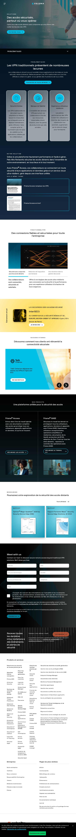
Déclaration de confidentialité (16, 829)
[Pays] (22, 587)
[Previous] (59, 385)
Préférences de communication (49, 783)
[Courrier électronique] (22, 573)
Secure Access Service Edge (22, 707)
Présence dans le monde (14, 787)
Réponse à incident (47, 711)
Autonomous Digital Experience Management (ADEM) (22, 725)
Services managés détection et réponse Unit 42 (33, 740)
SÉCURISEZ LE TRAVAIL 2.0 (53, 451)
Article (41, 767)
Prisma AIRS (10, 679)
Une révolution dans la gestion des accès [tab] (55, 273)
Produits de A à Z (44, 787)
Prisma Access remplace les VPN (36, 186)
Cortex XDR (33, 723)
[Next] (66, 385)
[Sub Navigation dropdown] (38, 51)
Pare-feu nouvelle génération (21, 672)
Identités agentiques (47, 685)
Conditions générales (13, 611)
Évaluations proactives (48, 708)
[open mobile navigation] (4, 4)
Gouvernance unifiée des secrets (51, 691)
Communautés (44, 770)
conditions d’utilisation (50, 604)
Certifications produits (46, 790)
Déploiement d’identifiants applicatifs (53, 695)
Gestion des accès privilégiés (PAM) (52, 669)
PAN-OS (20, 697)
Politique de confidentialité (49, 609)
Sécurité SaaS (22, 758)
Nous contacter (12, 774)
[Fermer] (73, 826)
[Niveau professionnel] (22, 580)
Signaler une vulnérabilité (47, 793)
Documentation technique (47, 800)
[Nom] (54, 566)
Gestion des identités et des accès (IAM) (53, 672)
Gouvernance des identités (49, 678)
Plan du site (43, 796)
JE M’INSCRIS (35, 325)
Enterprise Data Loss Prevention (10, 722)
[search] (71, 4)
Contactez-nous (15, 32)
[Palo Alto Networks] (38, 3)
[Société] (54, 573)
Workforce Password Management (51, 682)
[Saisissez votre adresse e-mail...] (39, 634)
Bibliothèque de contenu (47, 774)
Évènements (43, 780)
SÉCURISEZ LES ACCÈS (15, 452)
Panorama (21, 700)
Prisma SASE (22, 712)
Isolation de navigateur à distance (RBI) (22, 753)
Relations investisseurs (14, 783)
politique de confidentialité (29, 604)
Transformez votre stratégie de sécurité (53, 714)
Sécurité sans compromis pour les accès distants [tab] (17, 273)
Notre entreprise (12, 767)
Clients (9, 780)
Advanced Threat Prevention (10, 699)
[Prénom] (22, 566)
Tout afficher (61, 501)
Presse (9, 790)
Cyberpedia (43, 777)
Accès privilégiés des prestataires (51, 698)
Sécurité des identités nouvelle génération (54, 665)
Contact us (13, 616)
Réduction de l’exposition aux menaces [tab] (37, 273)
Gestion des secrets (47, 688)
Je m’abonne (59, 634)
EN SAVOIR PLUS (18, 380)
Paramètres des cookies (37, 833)
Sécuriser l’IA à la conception (10, 674)
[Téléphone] (54, 580)
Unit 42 (41, 803)
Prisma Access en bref (32, 203)
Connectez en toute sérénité (37, 82)
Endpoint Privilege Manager (49, 675)
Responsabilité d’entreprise (15, 777)
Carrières (10, 770)
